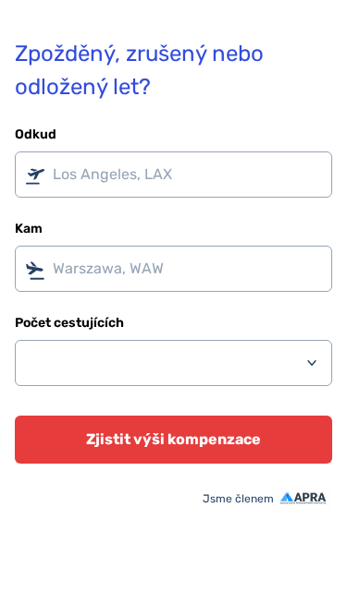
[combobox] (174, 174)
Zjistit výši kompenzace (173, 439)
